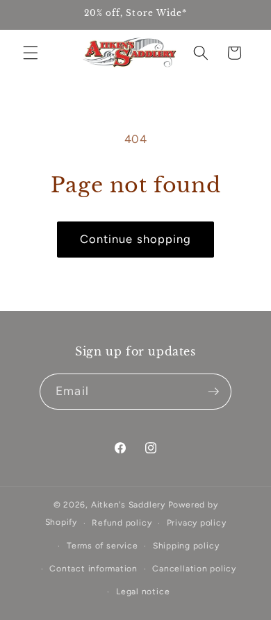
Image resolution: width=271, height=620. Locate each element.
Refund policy (121, 523)
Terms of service (102, 546)
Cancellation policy (194, 568)
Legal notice (143, 591)
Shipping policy (186, 546)
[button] (30, 52)
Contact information (93, 568)
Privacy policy (197, 523)
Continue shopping (136, 239)
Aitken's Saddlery (128, 505)
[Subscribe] (213, 392)
